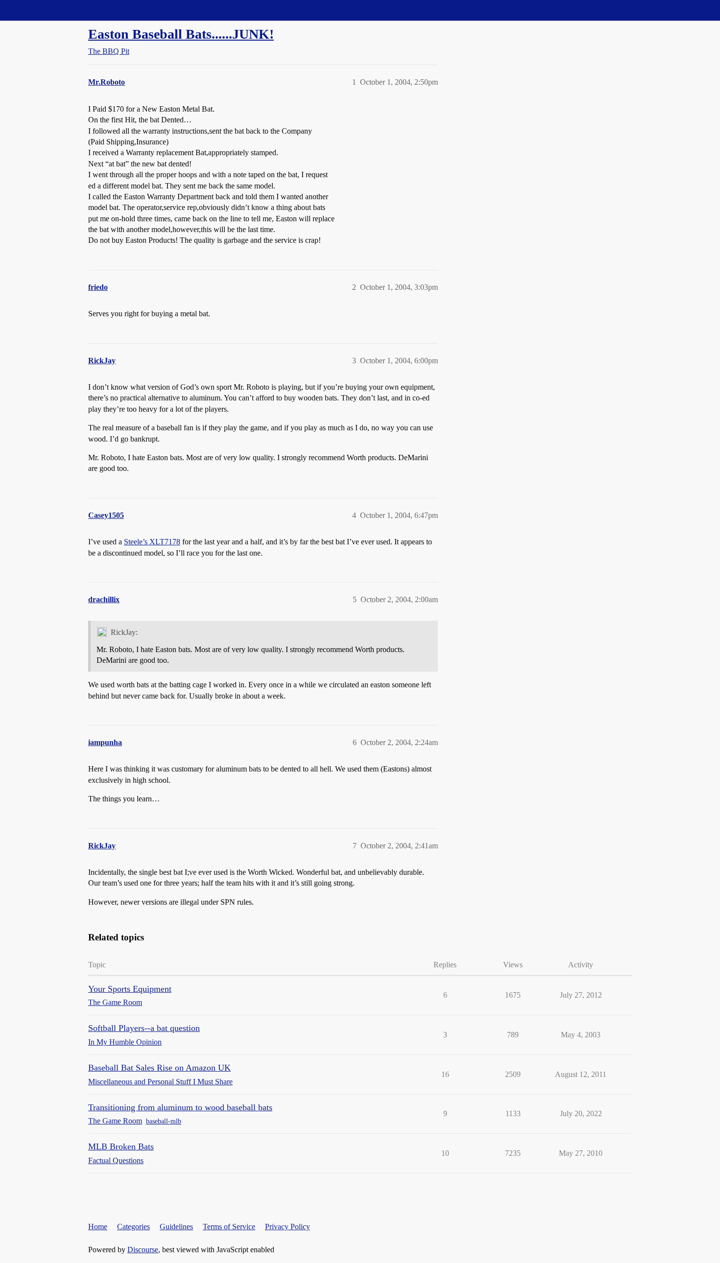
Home (97, 1226)
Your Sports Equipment (129, 989)
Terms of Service (229, 1226)
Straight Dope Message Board (51, 10)
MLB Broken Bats (121, 1146)
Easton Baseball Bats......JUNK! (181, 34)
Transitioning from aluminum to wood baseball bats (180, 1107)
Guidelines (176, 1226)
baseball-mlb (163, 1121)
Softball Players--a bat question (144, 1028)
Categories (133, 1226)
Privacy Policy (287, 1226)
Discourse (142, 1249)
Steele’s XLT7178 (152, 542)
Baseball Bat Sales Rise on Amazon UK (159, 1068)
